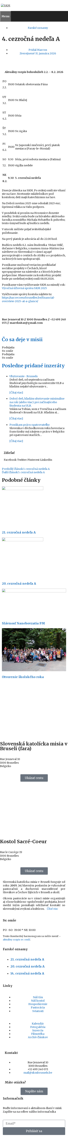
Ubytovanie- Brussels (23, 376)
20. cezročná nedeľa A (19, 583)
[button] (10, 459)
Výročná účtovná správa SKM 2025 (24, 288)
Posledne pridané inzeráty (33, 366)
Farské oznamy (38, 28)
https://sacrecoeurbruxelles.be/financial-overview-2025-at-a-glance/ (28, 299)
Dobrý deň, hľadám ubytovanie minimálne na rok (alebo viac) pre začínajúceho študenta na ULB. (36, 402)
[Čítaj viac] (16, 392)
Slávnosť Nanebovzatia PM (23, 623)
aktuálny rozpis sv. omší (16, 939)
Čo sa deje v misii (22, 339)
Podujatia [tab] (8, 347)
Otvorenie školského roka (23, 677)
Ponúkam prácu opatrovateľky (29, 424)
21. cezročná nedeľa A (19, 532)
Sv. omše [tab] (7, 351)
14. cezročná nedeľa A (27, 973)
